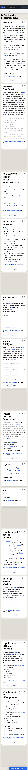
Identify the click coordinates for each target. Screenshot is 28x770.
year (6, 473)
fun (14, 675)
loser (11, 310)
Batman (7, 228)
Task (15, 203)
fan (17, 234)
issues (7, 703)
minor (4, 703)
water (22, 63)
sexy (18, 468)
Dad (5, 239)
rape (18, 103)
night (23, 93)
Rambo (22, 348)
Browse (13, 11)
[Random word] (19, 7)
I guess (8, 138)
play (14, 558)
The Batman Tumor (7, 264)
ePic (6, 605)
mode (14, 122)
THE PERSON (12, 205)
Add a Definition (21, 11)
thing (17, 32)
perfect (19, 654)
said (10, 470)
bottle (5, 49)
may (11, 654)
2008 (5, 365)
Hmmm (11, 446)
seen (23, 26)
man (13, 26)
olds (19, 470)
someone (13, 192)
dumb (14, 423)
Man (7, 118)
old (8, 473)
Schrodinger (7, 327)
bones (6, 55)
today (23, 473)
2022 (9, 596)
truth (14, 360)
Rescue (4, 76)
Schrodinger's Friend (7, 330)
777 (4, 494)
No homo (8, 439)
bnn (3, 500)
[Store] (22, 7)
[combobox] (13, 7)
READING (21, 205)
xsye (4, 480)
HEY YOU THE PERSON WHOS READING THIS (12, 210)
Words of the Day (6, 11)
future (23, 596)
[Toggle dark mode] (25, 7)
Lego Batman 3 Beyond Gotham (9, 567)
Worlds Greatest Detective (8, 453)
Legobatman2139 (11, 76)
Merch (15, 80)
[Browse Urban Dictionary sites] (3, 7)
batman (8, 541)
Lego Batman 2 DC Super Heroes (9, 680)
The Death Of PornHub (7, 141)
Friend (13, 327)
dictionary (8, 190)
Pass (8, 373)
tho (6, 115)
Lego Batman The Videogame (9, 737)
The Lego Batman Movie (8, 610)
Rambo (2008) (5, 382)
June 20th (21, 196)
